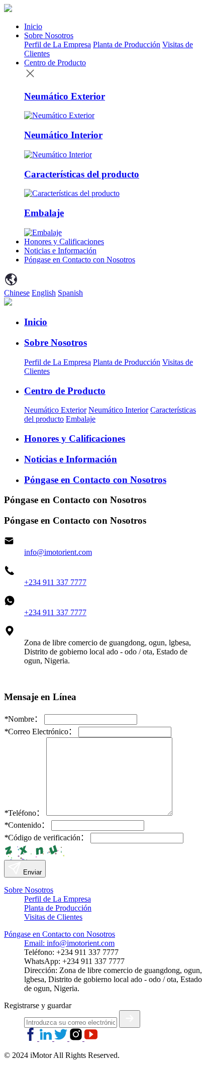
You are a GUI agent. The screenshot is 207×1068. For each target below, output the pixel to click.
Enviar (31, 872)
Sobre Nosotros (48, 35)
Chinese (17, 292)
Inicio (33, 26)
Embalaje (80, 419)
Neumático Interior (118, 410)
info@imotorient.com (58, 552)
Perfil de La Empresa (57, 44)
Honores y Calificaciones (64, 241)
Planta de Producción (126, 44)
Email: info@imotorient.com (69, 943)
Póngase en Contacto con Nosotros (79, 259)
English (44, 292)
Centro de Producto (55, 62)
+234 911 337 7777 (55, 582)
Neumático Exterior (55, 410)
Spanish (70, 292)
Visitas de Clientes (53, 917)
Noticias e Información (60, 250)
